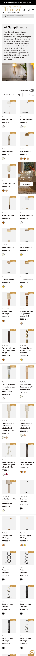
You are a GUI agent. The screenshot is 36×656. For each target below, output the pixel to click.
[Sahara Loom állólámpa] (9, 299)
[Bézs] (24, 127)
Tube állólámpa (7, 151)
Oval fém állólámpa (23, 500)
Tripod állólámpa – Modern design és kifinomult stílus (8, 464)
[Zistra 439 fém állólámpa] (9, 626)
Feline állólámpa (26, 247)
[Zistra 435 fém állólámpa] (9, 558)
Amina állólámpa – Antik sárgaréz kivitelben (27, 350)
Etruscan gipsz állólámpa (25, 537)
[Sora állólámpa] (27, 139)
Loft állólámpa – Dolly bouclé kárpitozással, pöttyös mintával (8, 426)
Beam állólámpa (8, 215)
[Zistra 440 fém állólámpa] (27, 626)
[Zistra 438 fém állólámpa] (27, 592)
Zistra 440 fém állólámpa (25, 639)
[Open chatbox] (32, 652)
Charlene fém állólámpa (7, 537)
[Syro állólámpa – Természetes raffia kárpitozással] (27, 372)
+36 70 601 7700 (23, 1)
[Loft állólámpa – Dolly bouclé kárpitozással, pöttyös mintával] (9, 411)
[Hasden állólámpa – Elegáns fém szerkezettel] (27, 299)
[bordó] (6, 474)
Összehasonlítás (23, 90)
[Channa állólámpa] (27, 267)
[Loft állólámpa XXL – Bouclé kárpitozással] (9, 487)
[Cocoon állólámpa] (9, 171)
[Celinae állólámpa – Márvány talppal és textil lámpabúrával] (9, 372)
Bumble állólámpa (26, 119)
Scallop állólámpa (26, 215)
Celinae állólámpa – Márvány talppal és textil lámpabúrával (8, 388)
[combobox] (18, 16)
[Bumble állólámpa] (27, 107)
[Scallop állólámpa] (27, 203)
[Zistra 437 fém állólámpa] (9, 592)
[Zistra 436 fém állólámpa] (27, 558)
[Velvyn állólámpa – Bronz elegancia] (27, 450)
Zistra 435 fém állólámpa (7, 571)
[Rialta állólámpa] (9, 235)
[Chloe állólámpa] (9, 267)
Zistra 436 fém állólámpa (25, 571)
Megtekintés (26, 184)
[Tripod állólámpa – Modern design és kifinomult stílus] (9, 450)
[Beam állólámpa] (9, 203)
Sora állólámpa (25, 151)
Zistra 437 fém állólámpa (7, 605)
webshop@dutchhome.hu (18, 3)
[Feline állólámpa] (27, 235)
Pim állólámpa (7, 119)
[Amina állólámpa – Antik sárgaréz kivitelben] (27, 336)
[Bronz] (24, 472)
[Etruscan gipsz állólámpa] (27, 523)
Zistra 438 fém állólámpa (25, 605)
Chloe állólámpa (8, 279)
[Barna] (24, 158)
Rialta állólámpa (8, 247)
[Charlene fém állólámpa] (9, 523)
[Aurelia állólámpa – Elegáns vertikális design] (9, 336)
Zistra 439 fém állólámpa (7, 639)
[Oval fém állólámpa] (27, 487)
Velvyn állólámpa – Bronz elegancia (27, 463)
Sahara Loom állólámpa (7, 312)
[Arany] (24, 545)
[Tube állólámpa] (9, 139)
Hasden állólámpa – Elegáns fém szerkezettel (26, 313)
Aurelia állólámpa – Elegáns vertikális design (9, 350)
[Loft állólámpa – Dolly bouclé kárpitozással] (27, 411)
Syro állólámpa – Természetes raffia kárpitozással (27, 387)
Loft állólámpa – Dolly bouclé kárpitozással (26, 425)
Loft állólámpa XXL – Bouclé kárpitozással (9, 501)
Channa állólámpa (26, 279)
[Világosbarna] (28, 158)
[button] (29, 9)
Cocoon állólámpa (8, 183)
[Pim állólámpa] (9, 107)
